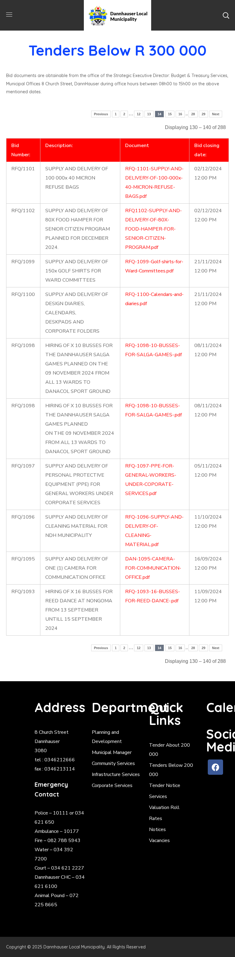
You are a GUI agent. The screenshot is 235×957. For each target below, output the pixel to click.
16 (180, 114)
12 (138, 114)
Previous (101, 114)
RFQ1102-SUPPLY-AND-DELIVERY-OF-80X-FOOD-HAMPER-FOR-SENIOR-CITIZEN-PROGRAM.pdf (153, 229)
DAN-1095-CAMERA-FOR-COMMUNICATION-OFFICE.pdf (153, 568)
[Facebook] (215, 767)
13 (149, 114)
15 (170, 114)
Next (215, 114)
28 (193, 114)
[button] (226, 15)
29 (203, 114)
